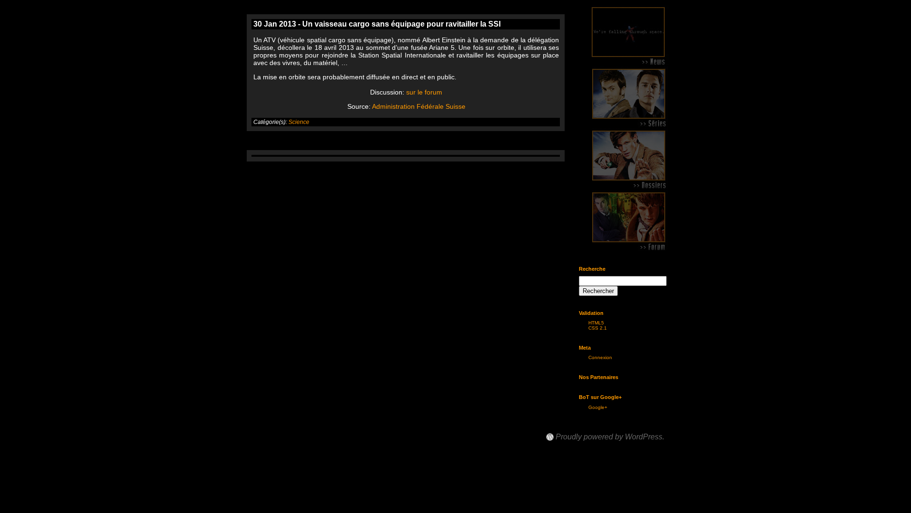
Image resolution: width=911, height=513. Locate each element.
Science (298, 122)
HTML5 (596, 322)
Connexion (600, 357)
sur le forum (424, 92)
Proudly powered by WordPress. (610, 437)
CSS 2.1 (597, 328)
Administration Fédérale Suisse (418, 106)
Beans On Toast (575, 428)
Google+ (597, 407)
